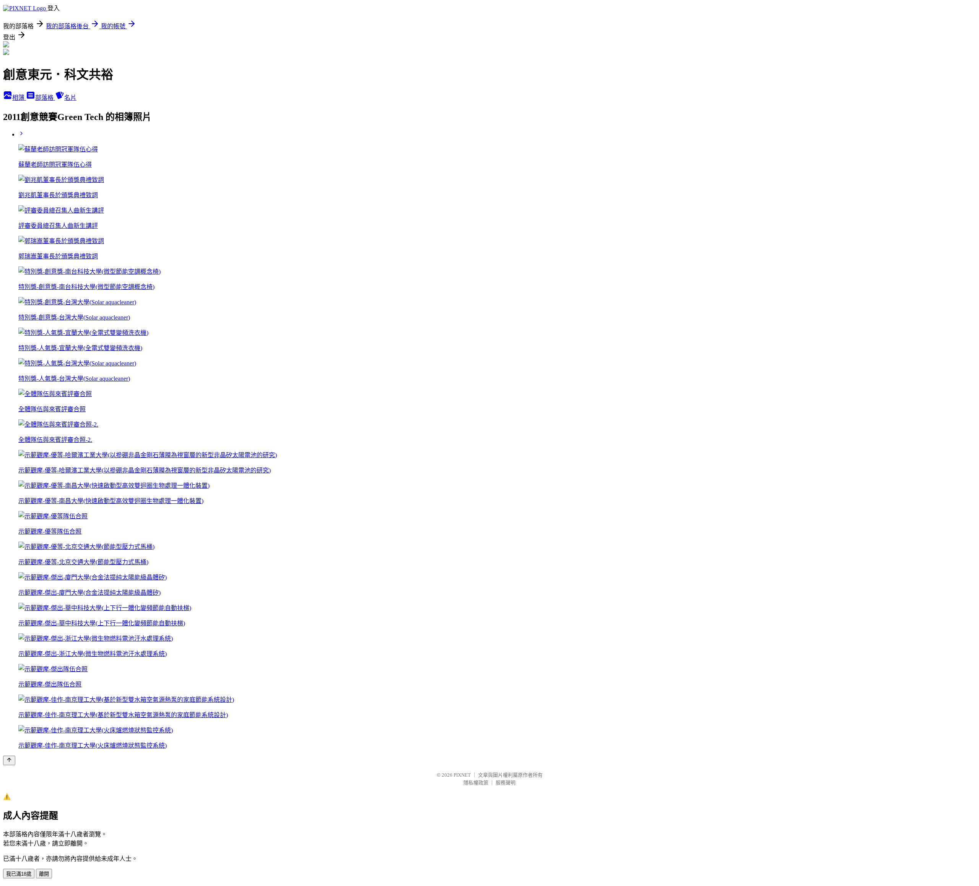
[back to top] (9, 760)
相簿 (19, 97)
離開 (44, 874)
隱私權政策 (475, 782)
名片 (70, 97)
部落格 (45, 97)
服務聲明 (506, 782)
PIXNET (462, 775)
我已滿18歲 (18, 874)
